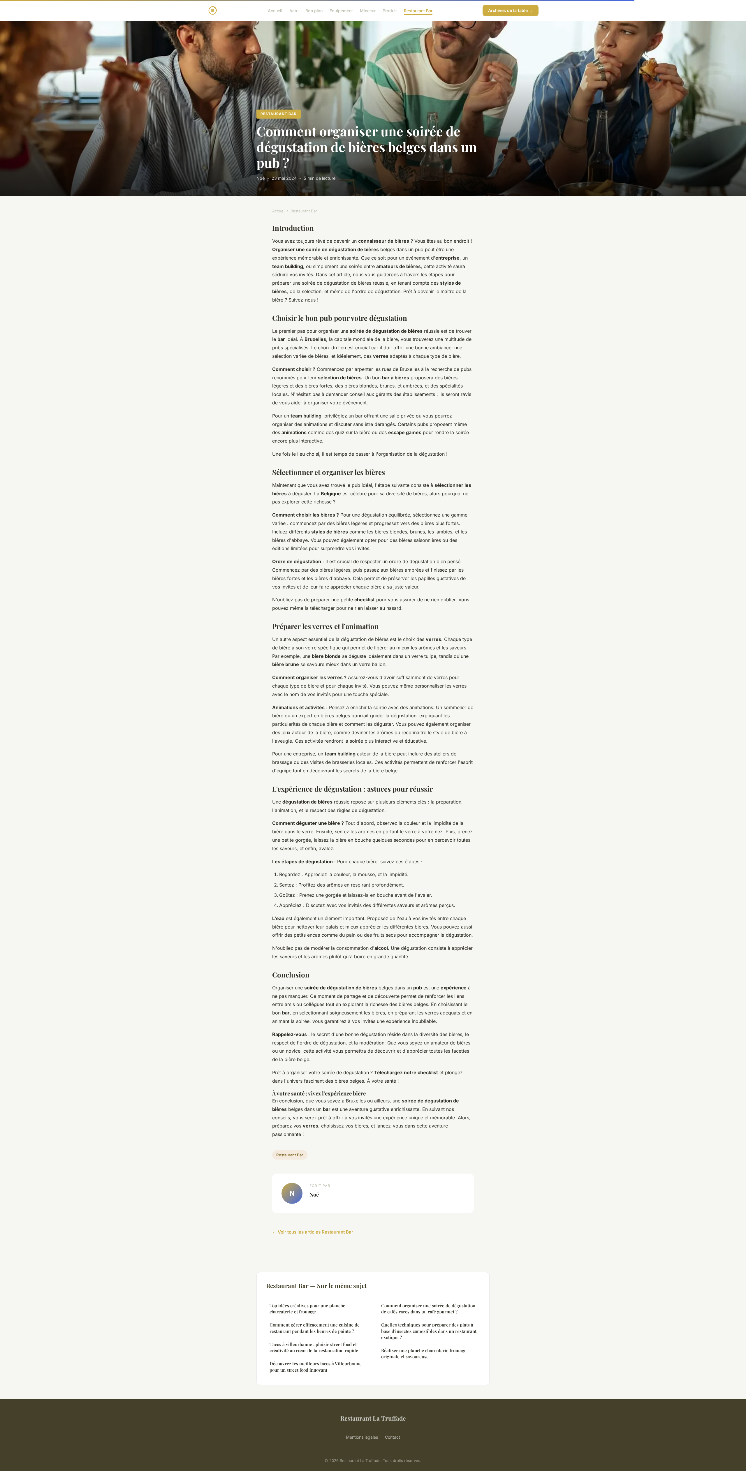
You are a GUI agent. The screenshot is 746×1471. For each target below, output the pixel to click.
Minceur (368, 10)
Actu (293, 10)
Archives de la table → (510, 10)
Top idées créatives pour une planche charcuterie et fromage (307, 1309)
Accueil (275, 10)
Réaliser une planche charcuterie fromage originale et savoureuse (424, 1353)
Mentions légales (362, 1437)
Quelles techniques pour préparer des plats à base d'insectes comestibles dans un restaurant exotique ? (428, 1331)
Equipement (341, 10)
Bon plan (314, 10)
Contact (392, 1437)
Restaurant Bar (418, 10)
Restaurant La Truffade (373, 1418)
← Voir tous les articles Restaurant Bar (312, 1232)
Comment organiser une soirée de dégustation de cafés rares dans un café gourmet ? (428, 1309)
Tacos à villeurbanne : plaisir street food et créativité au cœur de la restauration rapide (314, 1347)
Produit (390, 10)
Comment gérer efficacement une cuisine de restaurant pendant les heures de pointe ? (315, 1328)
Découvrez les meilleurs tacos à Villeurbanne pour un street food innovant (316, 1367)
